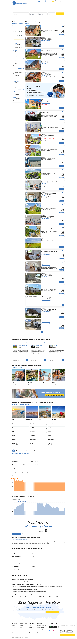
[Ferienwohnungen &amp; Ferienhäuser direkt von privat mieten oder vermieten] (19, 3)
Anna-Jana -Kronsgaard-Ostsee (46, 50)
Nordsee (13, 625)
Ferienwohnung (19, 94)
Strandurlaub (19, 75)
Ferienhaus (19, 92)
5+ (21, 31)
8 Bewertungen (47, 63)
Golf (19, 87)
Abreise (40, 13)
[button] (67, 636)
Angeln (19, 82)
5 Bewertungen (47, 195)
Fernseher (19, 56)
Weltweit (14, 630)
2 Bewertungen (47, 40)
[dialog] (67, 630)
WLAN (19, 53)
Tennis (19, 85)
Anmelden (42, 1)
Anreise (31, 13)
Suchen (60, 13)
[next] (51, 332)
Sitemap (13, 632)
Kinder (19, 63)
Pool (19, 51)
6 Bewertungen (47, 206)
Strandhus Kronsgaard (45, 112)
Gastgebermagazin (40, 627)
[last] (54, 332)
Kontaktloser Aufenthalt (19, 72)
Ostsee (13, 627)
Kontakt (30, 632)
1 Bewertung (47, 218)
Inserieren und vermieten (41, 625)
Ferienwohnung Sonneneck (46, 38)
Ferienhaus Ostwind (44, 27)
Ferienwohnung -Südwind (45, 73)
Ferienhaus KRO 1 (44, 61)
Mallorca (13, 629)
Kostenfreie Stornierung (19, 47)
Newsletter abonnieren (52, 612)
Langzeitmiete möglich (19, 66)
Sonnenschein (43, 100)
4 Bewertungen (47, 75)
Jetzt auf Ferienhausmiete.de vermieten (54, 395)
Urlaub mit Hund (19, 73)
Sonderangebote (19, 98)
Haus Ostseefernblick (45, 123)
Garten (19, 54)
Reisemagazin (31, 629)
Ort (13, 13)
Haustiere (19, 61)
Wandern (19, 84)
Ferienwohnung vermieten (60, 1)
